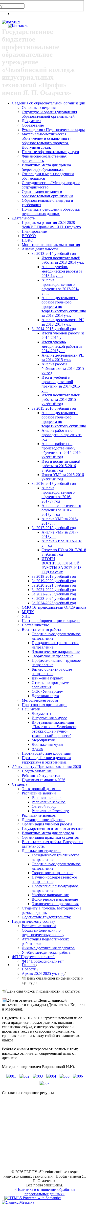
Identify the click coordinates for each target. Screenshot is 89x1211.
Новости (29, 969)
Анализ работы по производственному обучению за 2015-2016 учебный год (61, 450)
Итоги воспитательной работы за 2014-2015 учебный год (61, 399)
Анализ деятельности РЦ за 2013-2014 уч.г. (63, 322)
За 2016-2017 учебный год (54, 483)
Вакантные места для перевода (48, 833)
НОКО (27, 240)
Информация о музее (49, 718)
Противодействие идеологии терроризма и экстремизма (46, 760)
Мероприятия (43, 740)
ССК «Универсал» (47, 691)
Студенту (20, 784)
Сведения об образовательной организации (48, 103)
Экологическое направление (56, 651)
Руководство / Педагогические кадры (53, 130)
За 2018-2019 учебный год (54, 576)
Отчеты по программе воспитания (50, 684)
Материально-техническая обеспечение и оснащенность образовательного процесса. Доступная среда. (46, 140)
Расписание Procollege (50, 811)
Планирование (34, 231)
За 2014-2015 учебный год (54, 329)
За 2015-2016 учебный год (54, 408)
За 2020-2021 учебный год (54, 585)
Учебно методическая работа (46, 952)
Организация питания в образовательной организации (47, 193)
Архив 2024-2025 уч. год (43, 973)
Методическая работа (40, 700)
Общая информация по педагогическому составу (43, 932)
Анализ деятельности (40, 249)
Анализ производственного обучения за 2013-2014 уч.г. (60, 286)
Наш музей (31, 709)
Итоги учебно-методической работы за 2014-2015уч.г (62, 346)
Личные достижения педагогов (48, 948)
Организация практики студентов (50, 837)
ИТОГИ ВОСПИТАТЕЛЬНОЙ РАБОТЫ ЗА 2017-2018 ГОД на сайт (61, 565)
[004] (51, 1076)
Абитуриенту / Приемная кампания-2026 (46, 766)
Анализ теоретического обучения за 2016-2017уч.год (61, 510)
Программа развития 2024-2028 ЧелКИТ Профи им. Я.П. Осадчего (51, 224)
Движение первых (47, 678)
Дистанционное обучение (43, 820)
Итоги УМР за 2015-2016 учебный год (63, 477)
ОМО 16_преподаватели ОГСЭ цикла (54, 607)
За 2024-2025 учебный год (54, 603)
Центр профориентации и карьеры (51, 621)
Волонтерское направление (55, 899)
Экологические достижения (55, 904)
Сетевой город (44, 806)
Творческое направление (52, 656)
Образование (33, 125)
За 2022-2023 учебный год (54, 594)
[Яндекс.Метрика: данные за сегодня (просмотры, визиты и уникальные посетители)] (18, 1202)
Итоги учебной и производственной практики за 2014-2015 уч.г (61, 384)
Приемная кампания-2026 (43, 780)
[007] (44, 1083)
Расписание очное (47, 797)
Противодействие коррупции (46, 753)
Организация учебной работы (47, 824)
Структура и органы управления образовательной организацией (49, 114)
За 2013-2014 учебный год (54, 253)
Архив (37, 749)
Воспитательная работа (41, 629)
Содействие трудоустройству (46, 917)
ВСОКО (29, 236)
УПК (26, 616)
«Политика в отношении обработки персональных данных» (44, 1191)
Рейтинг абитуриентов (41, 775)
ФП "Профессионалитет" (33, 957)
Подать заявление (37, 771)
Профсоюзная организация (44, 705)
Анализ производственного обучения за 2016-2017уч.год (58, 494)
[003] (38, 1076)
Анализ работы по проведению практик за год (62, 434)
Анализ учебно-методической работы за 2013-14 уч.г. (62, 271)
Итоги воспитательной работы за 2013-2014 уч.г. (63, 260)
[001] (11, 1076)
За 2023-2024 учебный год (54, 598)
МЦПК (28, 612)
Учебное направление (50, 895)
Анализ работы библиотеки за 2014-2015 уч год (63, 368)
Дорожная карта (45, 696)
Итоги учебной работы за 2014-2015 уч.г (63, 335)
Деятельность (23, 218)
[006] (78, 1076)
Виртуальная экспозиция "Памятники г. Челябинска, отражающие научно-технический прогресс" (55, 729)
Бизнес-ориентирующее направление (52, 671)
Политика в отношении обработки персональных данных (51, 211)
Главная (29, 965)
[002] (25, 1076)
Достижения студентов (41, 851)
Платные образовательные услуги (50, 152)
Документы (31, 121)
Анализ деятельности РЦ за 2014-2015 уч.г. (63, 357)
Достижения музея (47, 744)
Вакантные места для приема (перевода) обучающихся (46, 167)
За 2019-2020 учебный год (54, 581)
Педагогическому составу (33, 921)
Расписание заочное (49, 802)
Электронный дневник (41, 789)
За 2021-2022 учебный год (54, 590)
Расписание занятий (39, 793)
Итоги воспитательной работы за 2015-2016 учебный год (61, 465)
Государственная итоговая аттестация (53, 828)
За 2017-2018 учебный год (54, 528)
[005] (65, 1076)
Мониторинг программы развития (51, 245)
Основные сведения (39, 107)
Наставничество (35, 625)
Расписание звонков (39, 815)
